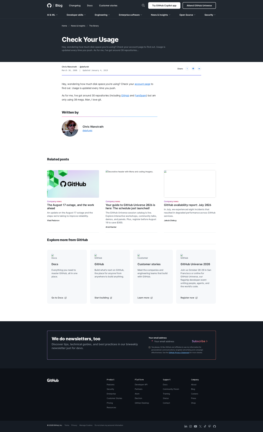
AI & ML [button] (51, 14)
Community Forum (171, 389)
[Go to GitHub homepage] (53, 381)
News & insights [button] (159, 14)
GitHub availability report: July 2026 (187, 205)
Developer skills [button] (75, 14)
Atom (137, 394)
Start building (102, 297)
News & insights (78, 26)
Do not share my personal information (109, 425)
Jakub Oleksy (170, 220)
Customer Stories (114, 398)
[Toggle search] (143, 5)
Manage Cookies (85, 425)
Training (166, 394)
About (193, 384)
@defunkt (84, 67)
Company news (54, 201)
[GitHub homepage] (49, 5)
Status (166, 398)
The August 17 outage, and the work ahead (70, 206)
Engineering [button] (101, 14)
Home (64, 26)
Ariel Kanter (111, 227)
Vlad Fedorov (53, 220)
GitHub (125, 95)
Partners (138, 389)
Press (193, 398)
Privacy (74, 425)
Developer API (141, 384)
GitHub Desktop (142, 403)
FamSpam (140, 95)
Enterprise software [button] (129, 14)
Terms (67, 425)
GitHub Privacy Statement (179, 353)
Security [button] (209, 14)
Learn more (144, 297)
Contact (166, 403)
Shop (193, 403)
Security (110, 389)
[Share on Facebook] (193, 68)
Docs (165, 384)
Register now (188, 297)
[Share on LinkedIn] (199, 68)
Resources (111, 407)
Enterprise (111, 394)
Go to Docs (58, 297)
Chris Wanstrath (69, 67)
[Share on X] (187, 68)
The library (94, 26)
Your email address (158, 338)
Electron (138, 398)
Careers (194, 394)
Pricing (110, 403)
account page (142, 84)
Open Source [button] (186, 14)
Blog (58, 5)
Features (110, 384)
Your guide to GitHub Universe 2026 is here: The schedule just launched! (130, 206)
